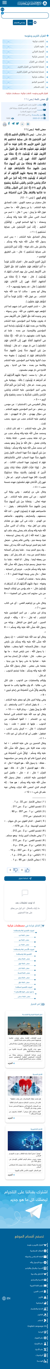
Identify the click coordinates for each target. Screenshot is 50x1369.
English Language (35, 1326)
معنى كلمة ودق (24, 978)
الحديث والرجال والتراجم (34, 1268)
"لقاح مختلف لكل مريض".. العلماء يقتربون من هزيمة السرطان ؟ (25, 1113)
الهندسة (40, 1361)
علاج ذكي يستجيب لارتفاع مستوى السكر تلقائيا (25, 1103)
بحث (30, 22)
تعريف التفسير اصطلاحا (24, 987)
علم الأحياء (39, 1349)
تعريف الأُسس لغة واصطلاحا (24, 950)
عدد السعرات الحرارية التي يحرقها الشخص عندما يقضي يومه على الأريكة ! (25, 1107)
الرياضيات (39, 1355)
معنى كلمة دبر (24, 945)
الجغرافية (39, 1303)
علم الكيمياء (38, 1344)
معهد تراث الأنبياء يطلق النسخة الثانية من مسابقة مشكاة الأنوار (25, 1050)
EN (2, 9)
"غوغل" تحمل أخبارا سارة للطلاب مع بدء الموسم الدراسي (25, 1155)
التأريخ (40, 1297)
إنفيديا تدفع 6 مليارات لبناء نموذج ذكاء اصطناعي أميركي (25, 1166)
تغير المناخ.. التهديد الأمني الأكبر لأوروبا (28, 1171)
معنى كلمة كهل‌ (24, 964)
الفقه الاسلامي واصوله (34, 1257)
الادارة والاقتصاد (36, 1309)
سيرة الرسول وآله (36, 1262)
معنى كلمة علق (23, 983)
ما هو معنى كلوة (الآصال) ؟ (24, 992)
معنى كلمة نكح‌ (23, 968)
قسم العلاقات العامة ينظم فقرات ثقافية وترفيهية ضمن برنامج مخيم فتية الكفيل (25, 1039)
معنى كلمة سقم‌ (24, 959)
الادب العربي (38, 1291)
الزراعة (40, 1332)
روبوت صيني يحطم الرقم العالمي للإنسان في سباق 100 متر (25, 1160)
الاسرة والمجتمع (37, 1280)
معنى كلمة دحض (24, 997)
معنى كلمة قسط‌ (24, 973)
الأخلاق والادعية (37, 1274)
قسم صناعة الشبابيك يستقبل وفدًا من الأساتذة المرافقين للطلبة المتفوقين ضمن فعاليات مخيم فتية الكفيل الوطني (25, 1057)
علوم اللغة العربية (36, 1286)
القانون (40, 1315)
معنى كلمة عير (24, 940)
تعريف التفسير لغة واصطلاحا (24, 931)
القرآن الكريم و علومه (35, 1245)
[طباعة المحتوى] (4, 124)
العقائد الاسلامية (36, 1251)
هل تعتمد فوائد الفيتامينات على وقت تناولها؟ (25, 1099)
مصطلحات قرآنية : (13, 93)
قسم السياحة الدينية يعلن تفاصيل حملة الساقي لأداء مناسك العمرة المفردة (25, 1045)
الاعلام (40, 1320)
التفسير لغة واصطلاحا (24, 954)
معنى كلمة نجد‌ (24, 935)
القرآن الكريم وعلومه (35, 36)
